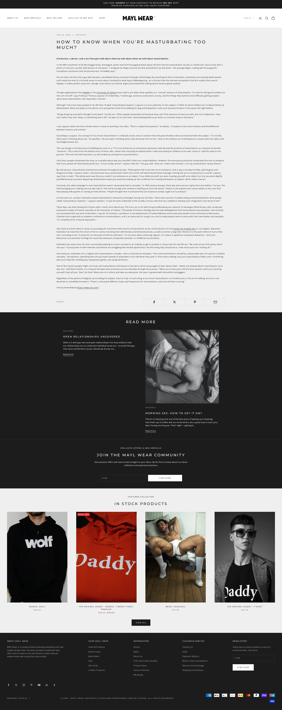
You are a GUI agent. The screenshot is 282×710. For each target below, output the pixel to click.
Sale (90, 660)
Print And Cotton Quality (145, 660)
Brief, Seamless (175, 607)
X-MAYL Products (96, 670)
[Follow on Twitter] (16, 684)
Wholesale (138, 674)
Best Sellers (54, 18)
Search (137, 647)
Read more (68, 354)
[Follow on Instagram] (23, 684)
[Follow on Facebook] (8, 684)
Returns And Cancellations (195, 660)
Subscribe (165, 478)
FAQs (184, 651)
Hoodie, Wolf (37, 607)
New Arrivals (32, 18)
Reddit (86, 92)
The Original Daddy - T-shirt (244, 607)
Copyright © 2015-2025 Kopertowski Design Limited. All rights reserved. (129, 698)
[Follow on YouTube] (39, 684)
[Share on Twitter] (174, 302)
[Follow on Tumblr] (54, 684)
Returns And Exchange (193, 665)
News (136, 651)
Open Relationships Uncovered (91, 336)
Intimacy (81, 35)
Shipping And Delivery (193, 670)
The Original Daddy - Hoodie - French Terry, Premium (106, 608)
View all (141, 622)
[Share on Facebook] (154, 302)
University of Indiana (106, 92)
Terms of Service (141, 670)
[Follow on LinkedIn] (46, 684)
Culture (68, 331)
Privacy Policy (140, 665)
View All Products (96, 647)
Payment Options (190, 656)
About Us (12, 18)
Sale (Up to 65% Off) (80, 18)
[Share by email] (215, 302)
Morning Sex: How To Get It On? (173, 413)
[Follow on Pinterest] (31, 684)
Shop (102, 18)
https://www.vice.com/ (88, 287)
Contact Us (187, 647)
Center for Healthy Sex (184, 228)
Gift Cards (93, 665)
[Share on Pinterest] (195, 302)
